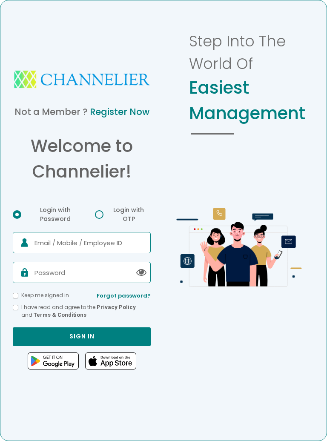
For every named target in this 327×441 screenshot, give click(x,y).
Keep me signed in (45, 295)
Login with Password (55, 214)
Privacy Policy (116, 307)
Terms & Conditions (60, 315)
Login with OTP (128, 214)
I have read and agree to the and (78, 311)
